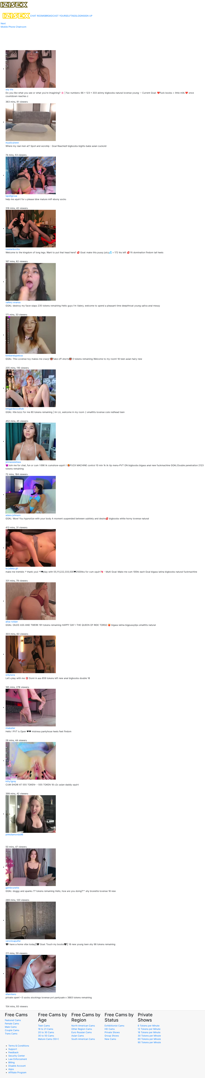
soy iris (9, 89)
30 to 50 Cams (46, 1035)
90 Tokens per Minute (149, 1042)
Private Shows (112, 1032)
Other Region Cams (81, 1029)
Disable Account (17, 1065)
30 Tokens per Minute (149, 1035)
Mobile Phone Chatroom (13, 26)
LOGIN (79, 15)
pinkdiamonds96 (14, 834)
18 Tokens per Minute (149, 1032)
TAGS (73, 15)
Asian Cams (77, 1035)
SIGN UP (87, 15)
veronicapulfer (13, 941)
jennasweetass (13, 462)
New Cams (110, 1039)
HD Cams (110, 1029)
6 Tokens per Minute (148, 1025)
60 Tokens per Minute (149, 1039)
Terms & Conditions (18, 1045)
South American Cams (83, 1039)
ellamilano (11, 994)
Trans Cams (11, 1033)
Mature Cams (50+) (48, 1039)
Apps (11, 1069)
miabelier (10, 728)
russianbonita (13, 249)
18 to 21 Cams (45, 1029)
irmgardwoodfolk (15, 408)
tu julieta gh (12, 568)
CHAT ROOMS (37, 15)
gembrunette (12, 887)
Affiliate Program (17, 1072)
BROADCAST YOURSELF (58, 15)
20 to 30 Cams (46, 1032)
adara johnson (13, 515)
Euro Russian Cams (81, 1032)
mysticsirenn (12, 142)
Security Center (16, 1055)
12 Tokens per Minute (149, 1029)
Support (12, 1049)
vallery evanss (13, 302)
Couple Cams (12, 1030)
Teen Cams (44, 1025)
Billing (11, 1062)
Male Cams (11, 1026)
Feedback (13, 1052)
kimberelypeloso (14, 355)
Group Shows (112, 1035)
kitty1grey (11, 781)
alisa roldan (12, 621)
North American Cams (83, 1025)
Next (3, 23)
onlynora (10, 674)
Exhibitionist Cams (114, 1025)
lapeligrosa (11, 195)
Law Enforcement (17, 1059)
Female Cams (12, 1023)
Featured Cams (13, 1020)
